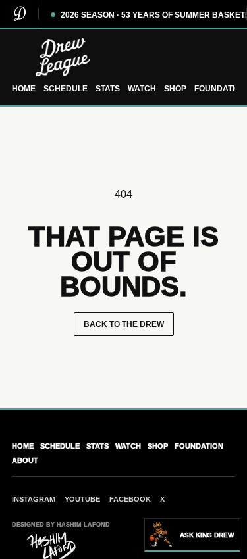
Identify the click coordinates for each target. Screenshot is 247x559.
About (25, 460)
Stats (108, 88)
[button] (192, 535)
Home (24, 88)
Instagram (33, 499)
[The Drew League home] (123, 57)
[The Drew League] (19, 14)
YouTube (82, 499)
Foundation (220, 88)
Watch (142, 88)
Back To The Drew (124, 324)
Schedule (65, 88)
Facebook (130, 499)
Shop (175, 88)
